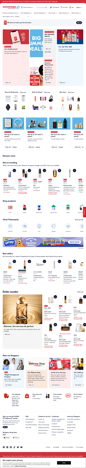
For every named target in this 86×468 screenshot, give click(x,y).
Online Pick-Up (42, 433)
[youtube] (21, 447)
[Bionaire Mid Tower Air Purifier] (16, 107)
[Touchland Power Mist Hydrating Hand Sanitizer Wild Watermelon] (51, 107)
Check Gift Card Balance (73, 419)
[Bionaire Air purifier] (16, 98)
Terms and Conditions (67, 447)
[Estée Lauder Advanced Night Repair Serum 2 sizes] (78, 98)
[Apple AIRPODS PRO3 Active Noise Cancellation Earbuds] (43, 107)
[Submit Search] (46, 7)
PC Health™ (70, 422)
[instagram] (7, 447)
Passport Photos (71, 427)
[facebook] (4, 447)
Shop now (54, 1)
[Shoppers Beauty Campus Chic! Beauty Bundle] (43, 98)
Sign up (5, 427)
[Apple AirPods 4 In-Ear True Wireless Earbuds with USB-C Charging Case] (8, 98)
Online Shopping (30, 419)
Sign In (79, 22)
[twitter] (18, 447)
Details (15, 147)
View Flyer (48, 52)
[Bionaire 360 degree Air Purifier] (23, 98)
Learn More (15, 405)
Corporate (54, 423)
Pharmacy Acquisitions (57, 432)
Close (63, 462)
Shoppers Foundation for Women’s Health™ (58, 420)
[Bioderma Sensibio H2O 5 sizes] (63, 107)
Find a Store (41, 422)
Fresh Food (70, 430)
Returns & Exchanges (43, 424)
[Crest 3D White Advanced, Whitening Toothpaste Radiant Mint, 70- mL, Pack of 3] (35, 107)
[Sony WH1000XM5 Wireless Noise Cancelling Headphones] (51, 98)
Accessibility (56, 447)
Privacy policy (79, 447)
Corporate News (56, 426)
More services (79, 219)
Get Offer (48, 82)
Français (48, 447)
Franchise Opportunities (58, 429)
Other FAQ (28, 427)
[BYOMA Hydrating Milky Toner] (35, 98)
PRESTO (69, 433)
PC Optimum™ (29, 422)
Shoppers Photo (71, 424)
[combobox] (42, 7)
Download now (56, 385)
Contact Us (41, 419)
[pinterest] (11, 447)
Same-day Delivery (43, 430)
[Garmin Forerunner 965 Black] (8, 107)
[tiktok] (14, 447)
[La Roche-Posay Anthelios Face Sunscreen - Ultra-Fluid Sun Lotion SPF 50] (63, 98)
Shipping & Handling (43, 427)
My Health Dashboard (31, 424)
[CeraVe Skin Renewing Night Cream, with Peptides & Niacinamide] (70, 98)
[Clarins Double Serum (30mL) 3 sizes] (70, 107)
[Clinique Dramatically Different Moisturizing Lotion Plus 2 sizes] (78, 107)
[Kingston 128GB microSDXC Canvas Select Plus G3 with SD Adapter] (23, 107)
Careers (54, 435)
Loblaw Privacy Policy (20, 466)
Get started (9, 385)
